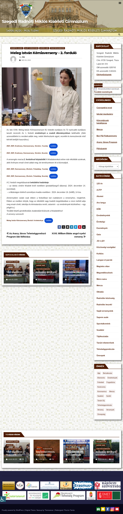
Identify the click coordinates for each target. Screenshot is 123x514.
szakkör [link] (100, 396)
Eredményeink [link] (41, 261)
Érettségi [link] (101, 222)
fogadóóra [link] (111, 382)
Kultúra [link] (100, 254)
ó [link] (25, 220)
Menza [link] (100, 129)
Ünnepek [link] (101, 356)
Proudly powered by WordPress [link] (13, 510)
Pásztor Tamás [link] (69, 510)
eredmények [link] (112, 378)
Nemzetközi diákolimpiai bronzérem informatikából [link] (46, 275)
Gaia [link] (99, 235)
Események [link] (102, 228)
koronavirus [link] (102, 391)
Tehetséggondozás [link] (57, 48)
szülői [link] (108, 396)
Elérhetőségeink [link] (104, 75)
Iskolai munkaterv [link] (105, 114)
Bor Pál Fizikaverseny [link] (107, 136)
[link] (3, 499)
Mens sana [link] (102, 279)
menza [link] (111, 391)
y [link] (27, 153)
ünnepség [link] (101, 414)
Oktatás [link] (100, 292)
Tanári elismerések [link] (105, 343)
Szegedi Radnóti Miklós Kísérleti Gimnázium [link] (45, 21)
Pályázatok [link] (102, 149)
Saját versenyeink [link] (31, 48)
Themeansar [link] (49, 510)
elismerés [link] (101, 378)
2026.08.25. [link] (13, 459)
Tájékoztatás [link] (102, 336)
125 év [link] (100, 184)
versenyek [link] (110, 410)
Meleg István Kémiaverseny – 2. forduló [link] (43, 53)
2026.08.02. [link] (103, 459)
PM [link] (23, 57)
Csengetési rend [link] (104, 108)
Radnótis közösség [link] (106, 298)
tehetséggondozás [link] (104, 405)
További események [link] (103, 92)
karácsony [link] (101, 387)
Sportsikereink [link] (103, 324)
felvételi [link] (100, 382)
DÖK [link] (99, 209)
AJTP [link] (99, 190)
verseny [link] (100, 410)
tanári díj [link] (101, 401)
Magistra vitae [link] (103, 266)
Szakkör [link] (10, 265)
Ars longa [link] (101, 203)
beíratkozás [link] (107, 373)
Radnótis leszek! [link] (17, 48)
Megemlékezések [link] (105, 273)
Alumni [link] (100, 196)
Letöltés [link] (53, 146)
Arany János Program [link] (107, 142)
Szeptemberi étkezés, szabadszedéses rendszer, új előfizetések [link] (46, 455)
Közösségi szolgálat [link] (106, 247)
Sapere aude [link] (44, 48)
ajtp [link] (98, 373)
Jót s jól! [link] (101, 241)
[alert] (107, 88)
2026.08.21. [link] (43, 459)
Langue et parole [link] (104, 260)
